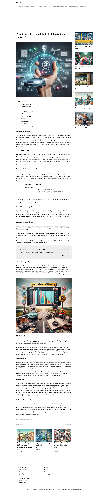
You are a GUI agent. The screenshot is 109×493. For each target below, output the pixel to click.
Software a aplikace (84, 6)
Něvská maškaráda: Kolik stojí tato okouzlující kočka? (62, 445)
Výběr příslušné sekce (26, 106)
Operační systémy (47, 6)
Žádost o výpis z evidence (27, 114)
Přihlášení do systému (26, 104)
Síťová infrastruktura (73, 6)
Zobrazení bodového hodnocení (28, 109)
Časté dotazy (24, 123)
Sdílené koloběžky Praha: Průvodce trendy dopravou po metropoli (25, 445)
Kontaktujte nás (30, 419)
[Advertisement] (54, 17)
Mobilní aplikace (25, 118)
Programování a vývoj (62, 6)
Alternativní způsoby (26, 116)
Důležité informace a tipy (27, 126)
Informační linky (25, 121)
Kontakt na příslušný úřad (27, 111)
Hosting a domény (30, 6)
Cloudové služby (21, 6)
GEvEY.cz (18, 2)
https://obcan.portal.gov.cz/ (53, 189)
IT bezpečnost (39, 6)
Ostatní (54, 6)
